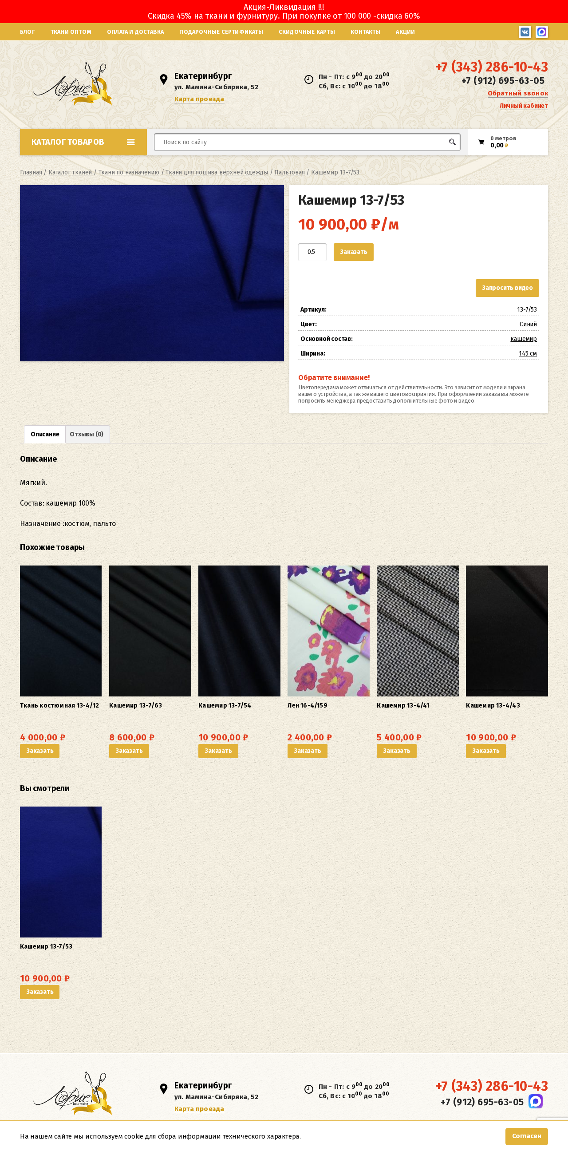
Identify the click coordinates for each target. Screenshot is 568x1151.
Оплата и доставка (135, 31)
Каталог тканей (70, 172)
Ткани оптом (71, 31)
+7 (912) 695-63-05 (503, 81)
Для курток (299, 158)
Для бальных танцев (433, 158)
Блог (27, 31)
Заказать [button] (39, 751)
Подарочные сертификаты (221, 31)
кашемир (523, 339)
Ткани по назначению (129, 172)
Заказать (353, 252)
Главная (31, 172)
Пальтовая (289, 172)
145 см (528, 353)
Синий (528, 324)
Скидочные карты (307, 31)
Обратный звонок (518, 93)
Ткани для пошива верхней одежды (217, 172)
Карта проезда (199, 99)
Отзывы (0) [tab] (86, 434)
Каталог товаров (68, 142)
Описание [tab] (45, 434)
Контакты (366, 31)
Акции (405, 31)
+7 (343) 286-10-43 (491, 67)
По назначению (88, 161)
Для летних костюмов (197, 163)
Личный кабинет (524, 106)
